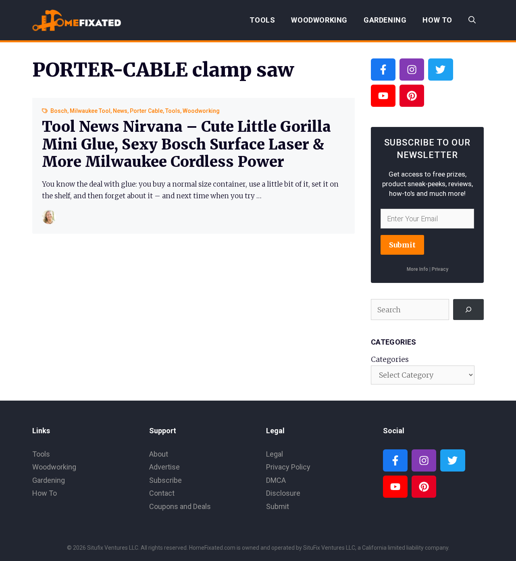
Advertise (164, 467)
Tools (262, 20)
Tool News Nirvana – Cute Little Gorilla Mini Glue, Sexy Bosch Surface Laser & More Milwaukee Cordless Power (186, 144)
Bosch (58, 111)
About (158, 454)
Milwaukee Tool (90, 111)
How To (437, 20)
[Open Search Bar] (472, 20)
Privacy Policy (288, 467)
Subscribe (165, 480)
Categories (390, 359)
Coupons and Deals (180, 506)
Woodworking (319, 20)
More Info (417, 269)
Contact (162, 493)
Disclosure (283, 493)
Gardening (385, 20)
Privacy (440, 269)
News (120, 111)
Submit (402, 244)
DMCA (276, 480)
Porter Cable (146, 111)
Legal (274, 454)
